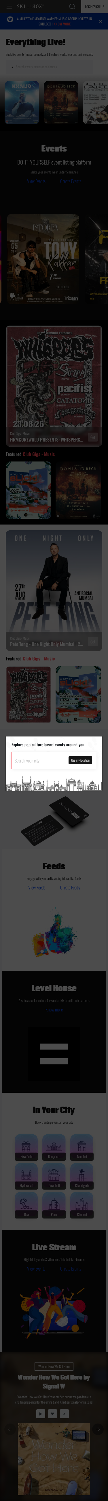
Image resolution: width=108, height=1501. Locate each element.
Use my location (80, 760)
